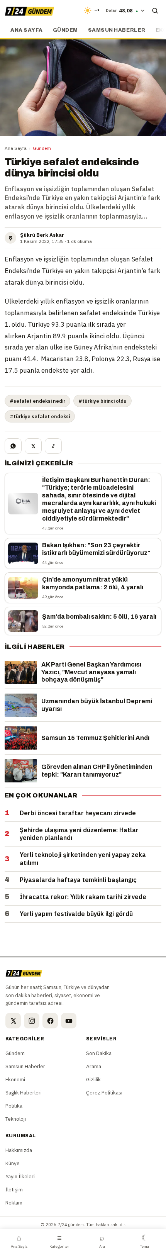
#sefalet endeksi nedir (37, 401)
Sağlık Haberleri (23, 1092)
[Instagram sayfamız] (31, 1020)
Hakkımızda (18, 1150)
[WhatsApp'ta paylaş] (13, 446)
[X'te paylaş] (33, 446)
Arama (93, 1066)
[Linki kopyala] (53, 446)
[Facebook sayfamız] (50, 1020)
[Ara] (154, 10)
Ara (102, 1240)
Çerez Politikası (104, 1092)
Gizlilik (93, 1079)
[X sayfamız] (13, 1020)
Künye (12, 1163)
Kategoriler (59, 1240)
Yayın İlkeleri (20, 1176)
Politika (13, 1105)
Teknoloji (15, 1118)
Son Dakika (99, 1053)
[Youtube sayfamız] (68, 1020)
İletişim (14, 1189)
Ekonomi (15, 1079)
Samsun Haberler (117, 30)
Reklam (13, 1202)
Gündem (65, 30)
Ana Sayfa (16, 148)
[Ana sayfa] (29, 10)
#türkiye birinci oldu (102, 401)
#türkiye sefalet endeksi (40, 416)
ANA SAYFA (26, 30)
